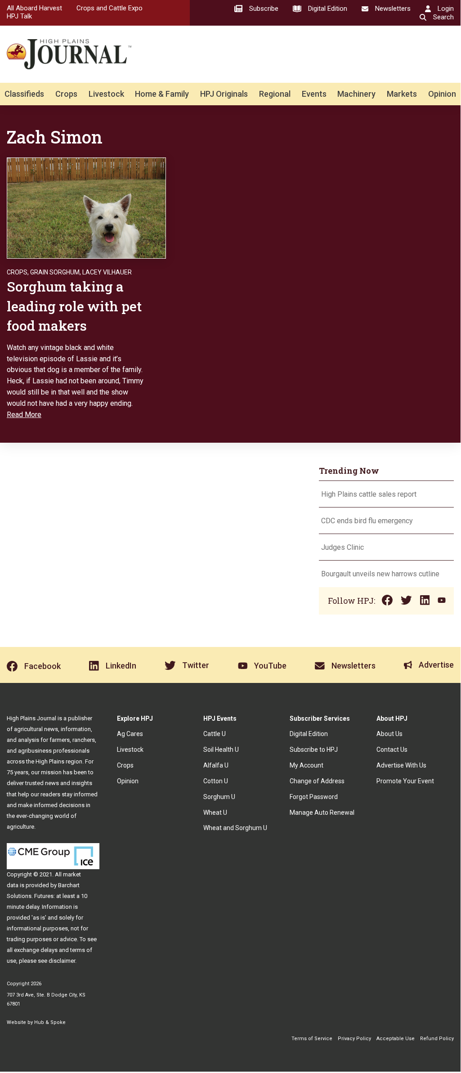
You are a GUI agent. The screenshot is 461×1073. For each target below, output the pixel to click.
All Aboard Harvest (34, 8)
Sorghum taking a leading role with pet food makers (74, 306)
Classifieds (24, 94)
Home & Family (162, 94)
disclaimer (62, 960)
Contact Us (391, 749)
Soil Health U (221, 749)
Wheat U (215, 812)
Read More (24, 414)
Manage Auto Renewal (322, 812)
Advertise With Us (401, 765)
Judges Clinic (342, 547)
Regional (275, 94)
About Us (389, 733)
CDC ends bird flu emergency (367, 520)
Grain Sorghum (55, 272)
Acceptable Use (395, 1039)
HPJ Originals (224, 94)
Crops (66, 94)
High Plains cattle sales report (368, 494)
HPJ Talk (19, 16)
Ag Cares (130, 733)
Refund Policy (437, 1039)
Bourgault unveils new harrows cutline (380, 574)
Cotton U (215, 781)
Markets (402, 94)
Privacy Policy (354, 1039)
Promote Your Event (405, 781)
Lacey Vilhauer (107, 272)
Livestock (106, 94)
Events (314, 94)
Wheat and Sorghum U (235, 827)
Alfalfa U (215, 765)
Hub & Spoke (50, 1022)
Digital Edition (309, 733)
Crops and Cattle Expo (109, 8)
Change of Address (317, 781)
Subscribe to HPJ (314, 749)
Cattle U (214, 733)
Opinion (442, 94)
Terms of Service (311, 1039)
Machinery (356, 94)
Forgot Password (314, 796)
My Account (306, 765)
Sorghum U (219, 796)
